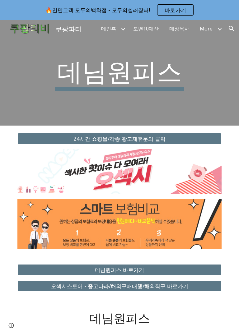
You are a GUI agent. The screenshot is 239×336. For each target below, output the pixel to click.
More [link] (206, 28)
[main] (119, 72)
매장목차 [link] (179, 28)
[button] (231, 28)
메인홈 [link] (108, 28)
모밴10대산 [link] (146, 28)
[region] (119, 10)
